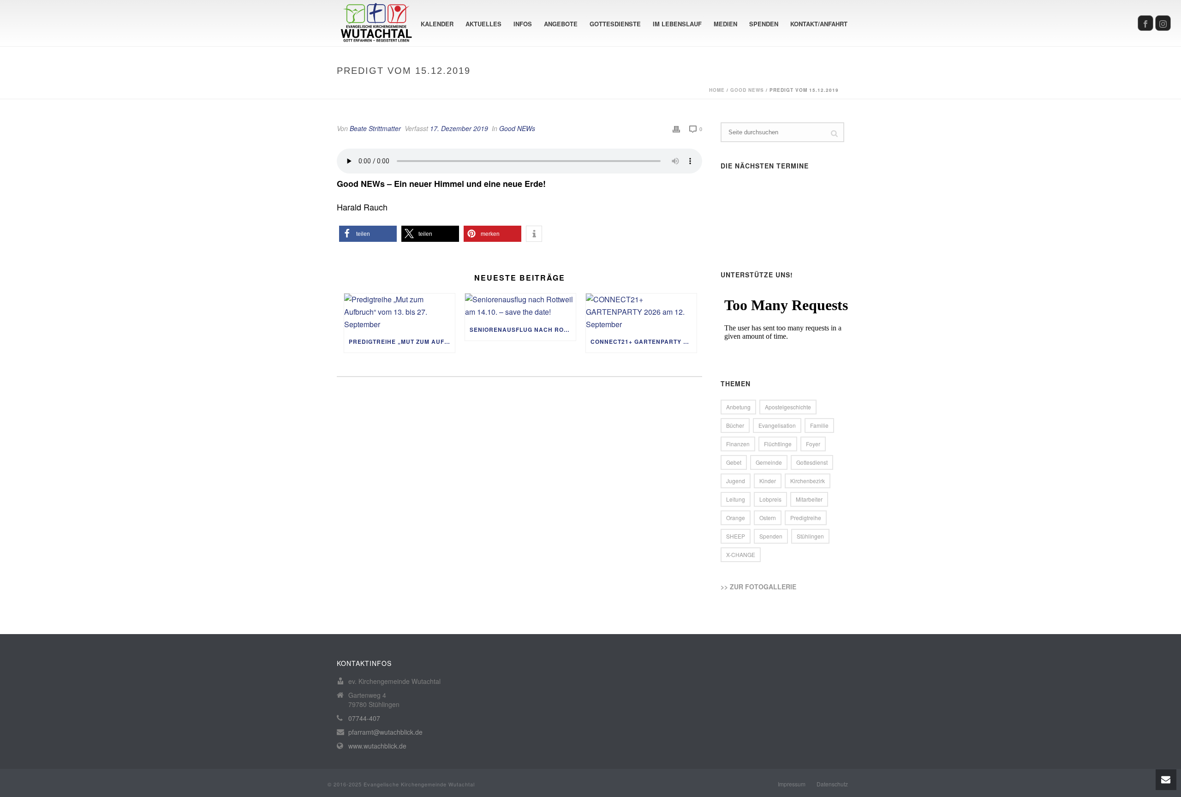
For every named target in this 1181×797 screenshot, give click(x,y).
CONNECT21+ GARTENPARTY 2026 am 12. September (643, 341)
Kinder (767, 481)
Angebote (561, 23)
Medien (725, 23)
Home (717, 90)
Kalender (437, 23)
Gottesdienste (615, 23)
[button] (368, 234)
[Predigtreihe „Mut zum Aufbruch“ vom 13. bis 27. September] (399, 312)
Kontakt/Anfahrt (818, 23)
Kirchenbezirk (807, 481)
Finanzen (738, 444)
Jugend (735, 481)
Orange (735, 517)
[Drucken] (676, 128)
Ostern (767, 517)
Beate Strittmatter (375, 128)
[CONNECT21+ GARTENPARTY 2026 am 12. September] (641, 312)
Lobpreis (770, 499)
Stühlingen (810, 536)
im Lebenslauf (677, 23)
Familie (819, 425)
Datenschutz (832, 784)
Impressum (791, 784)
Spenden (763, 23)
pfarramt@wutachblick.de (385, 732)
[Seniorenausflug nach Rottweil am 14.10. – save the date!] (520, 306)
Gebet (733, 462)
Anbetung (738, 407)
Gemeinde (769, 462)
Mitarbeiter (809, 499)
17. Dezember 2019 (459, 128)
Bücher (735, 425)
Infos (522, 23)
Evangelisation (777, 425)
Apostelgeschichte (788, 407)
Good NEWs (747, 90)
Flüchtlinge (778, 444)
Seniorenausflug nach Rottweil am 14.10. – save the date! (523, 329)
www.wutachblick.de (377, 746)
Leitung (735, 499)
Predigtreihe (805, 517)
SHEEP (735, 536)
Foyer (813, 444)
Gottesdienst (812, 462)
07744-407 (364, 718)
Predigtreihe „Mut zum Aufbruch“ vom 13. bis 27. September (402, 341)
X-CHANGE (740, 554)
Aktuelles (483, 23)
